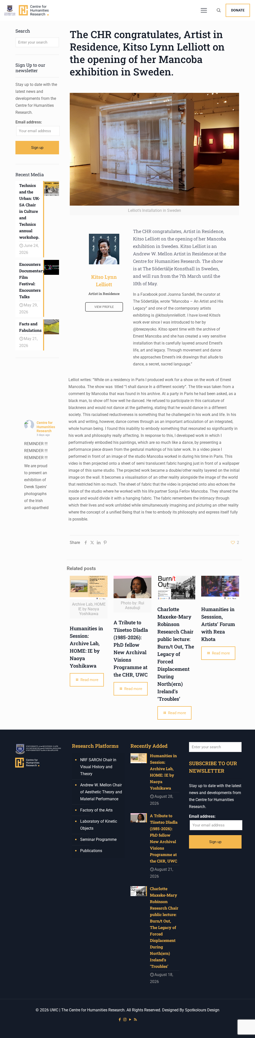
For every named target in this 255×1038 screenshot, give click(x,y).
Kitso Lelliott (146, 239)
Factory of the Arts (96, 810)
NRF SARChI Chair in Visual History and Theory (98, 766)
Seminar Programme (98, 839)
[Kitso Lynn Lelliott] (104, 249)
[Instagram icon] (125, 1019)
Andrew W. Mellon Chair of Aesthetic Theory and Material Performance (101, 792)
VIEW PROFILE (104, 307)
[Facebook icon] (120, 1019)
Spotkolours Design (202, 1010)
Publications (91, 850)
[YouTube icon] (130, 1019)
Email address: (28, 122)
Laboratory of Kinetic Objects (98, 825)
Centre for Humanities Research (46, 427)
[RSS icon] (135, 1019)
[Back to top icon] (231, 1028)
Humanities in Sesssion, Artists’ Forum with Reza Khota (218, 624)
